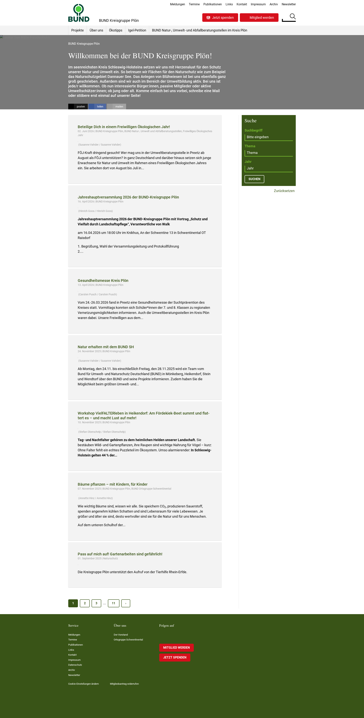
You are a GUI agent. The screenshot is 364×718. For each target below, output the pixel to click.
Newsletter (289, 4)
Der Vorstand (121, 634)
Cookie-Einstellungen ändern (83, 683)
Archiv (274, 4)
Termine (194, 4)
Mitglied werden (262, 18)
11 (113, 603)
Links (229, 4)
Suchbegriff (253, 130)
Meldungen (177, 4)
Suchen (293, 17)
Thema (250, 146)
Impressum (258, 4)
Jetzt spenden (223, 18)
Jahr (248, 162)
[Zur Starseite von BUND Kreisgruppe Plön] (78, 13)
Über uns (96, 30)
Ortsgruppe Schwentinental (128, 639)
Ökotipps (115, 30)
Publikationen (212, 4)
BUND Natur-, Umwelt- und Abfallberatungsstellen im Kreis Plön (199, 30)
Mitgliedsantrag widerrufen (124, 683)
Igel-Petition (137, 30)
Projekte (77, 30)
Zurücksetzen (284, 191)
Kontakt (242, 4)
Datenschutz (75, 664)
